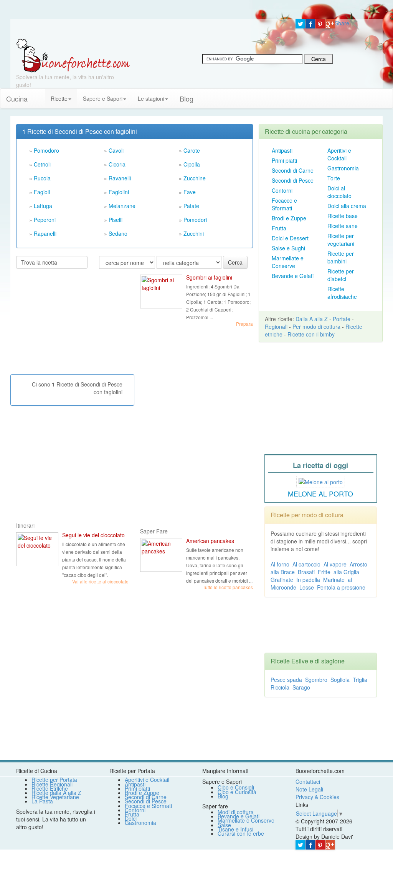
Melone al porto (320, 493)
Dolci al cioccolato (339, 192)
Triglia (360, 679)
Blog (223, 796)
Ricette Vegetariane (55, 797)
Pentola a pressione (341, 587)
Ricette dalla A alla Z (56, 792)
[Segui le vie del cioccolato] (37, 549)
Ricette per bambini (340, 257)
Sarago (301, 687)
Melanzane (122, 206)
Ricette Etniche (49, 788)
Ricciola (280, 687)
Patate (191, 206)
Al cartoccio (306, 564)
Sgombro (316, 679)
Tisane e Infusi (235, 829)
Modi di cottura (236, 812)
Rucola (42, 178)
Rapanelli (45, 233)
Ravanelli (120, 178)
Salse (224, 825)
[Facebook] (310, 23)
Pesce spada (286, 679)
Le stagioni (151, 98)
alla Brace (283, 572)
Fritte (324, 572)
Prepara (244, 324)
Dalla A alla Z (312, 319)
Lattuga (43, 206)
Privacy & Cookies (317, 797)
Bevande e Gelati (293, 276)
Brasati (306, 572)
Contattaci (308, 781)
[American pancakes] (161, 555)
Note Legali (309, 789)
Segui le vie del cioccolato (93, 535)
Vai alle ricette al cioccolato (100, 581)
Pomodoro (46, 150)
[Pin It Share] (320, 23)
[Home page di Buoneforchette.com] (150, 28)
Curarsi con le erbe (241, 833)
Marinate (334, 579)
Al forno (280, 564)
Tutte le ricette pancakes (228, 587)
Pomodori (195, 219)
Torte (333, 178)
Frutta (279, 228)
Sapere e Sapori (102, 98)
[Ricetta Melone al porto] (320, 481)
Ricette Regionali (52, 784)
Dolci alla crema (346, 206)
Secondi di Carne (293, 170)
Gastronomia (343, 168)
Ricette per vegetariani (340, 239)
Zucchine (194, 178)
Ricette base (342, 216)
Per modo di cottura (316, 326)
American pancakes (210, 541)
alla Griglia (346, 572)
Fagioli (42, 192)
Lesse (306, 587)
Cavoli (116, 150)
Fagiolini (119, 192)
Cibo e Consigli (236, 787)
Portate (341, 319)
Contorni (282, 190)
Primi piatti (284, 160)
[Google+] (330, 23)
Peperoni (45, 219)
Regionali (276, 326)
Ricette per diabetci (340, 275)
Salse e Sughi (288, 248)
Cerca (235, 262)
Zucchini (193, 233)
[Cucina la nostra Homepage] (39, 94)
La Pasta (42, 801)
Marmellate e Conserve (288, 262)
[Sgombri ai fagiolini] (161, 291)
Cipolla (191, 164)
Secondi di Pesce (293, 180)
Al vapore (335, 564)
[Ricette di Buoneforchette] (73, 55)
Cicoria (117, 164)
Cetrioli (42, 164)
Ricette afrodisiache (342, 292)
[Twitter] (300, 23)
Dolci (131, 818)
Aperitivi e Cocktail (339, 154)
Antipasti (282, 150)
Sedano (118, 233)
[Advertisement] (73, 325)
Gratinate (282, 579)
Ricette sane (342, 226)
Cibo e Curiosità (237, 792)
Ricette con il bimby (311, 334)
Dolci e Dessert (290, 238)
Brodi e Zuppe (289, 218)
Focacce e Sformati (284, 204)
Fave (189, 192)
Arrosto (358, 564)
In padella (308, 579)
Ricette (59, 98)
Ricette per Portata (54, 779)
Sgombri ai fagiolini (209, 277)
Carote (191, 150)
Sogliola (340, 679)
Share (342, 23)
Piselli (115, 219)
